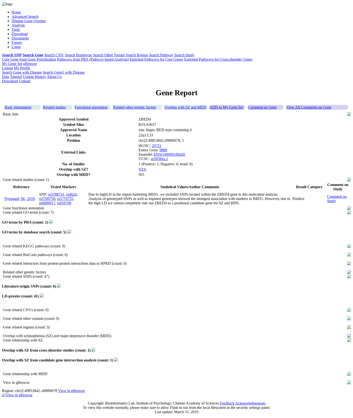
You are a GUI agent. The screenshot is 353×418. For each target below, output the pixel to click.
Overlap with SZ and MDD (185, 107)
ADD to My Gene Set (226, 107)
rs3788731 (56, 194)
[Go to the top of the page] (349, 115)
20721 (156, 146)
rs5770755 (65, 199)
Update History (34, 77)
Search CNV (54, 55)
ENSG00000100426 (169, 154)
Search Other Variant (109, 55)
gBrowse (30, 64)
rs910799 (64, 203)
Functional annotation (91, 107)
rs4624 (71, 194)
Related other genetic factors (134, 107)
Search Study (184, 55)
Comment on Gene (262, 107)
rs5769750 (47, 199)
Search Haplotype (78, 55)
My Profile (22, 68)
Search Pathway (161, 55)
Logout (7, 68)
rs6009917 (47, 203)
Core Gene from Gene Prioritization (29, 59)
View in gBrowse (71, 391)
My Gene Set (12, 64)
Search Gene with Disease (22, 72)
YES (142, 169)
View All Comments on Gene (308, 107)
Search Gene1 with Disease (64, 72)
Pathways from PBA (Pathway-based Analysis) (93, 59)
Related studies (54, 107)
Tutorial (16, 77)
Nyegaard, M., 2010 (19, 199)
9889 (163, 150)
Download (10, 81)
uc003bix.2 (159, 159)
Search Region (137, 55)
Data (5, 77)
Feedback (227, 403)
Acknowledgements (250, 403)
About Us (54, 77)
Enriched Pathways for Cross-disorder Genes (218, 59)
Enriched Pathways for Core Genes (156, 59)
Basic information (18, 107)
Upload (24, 81)
